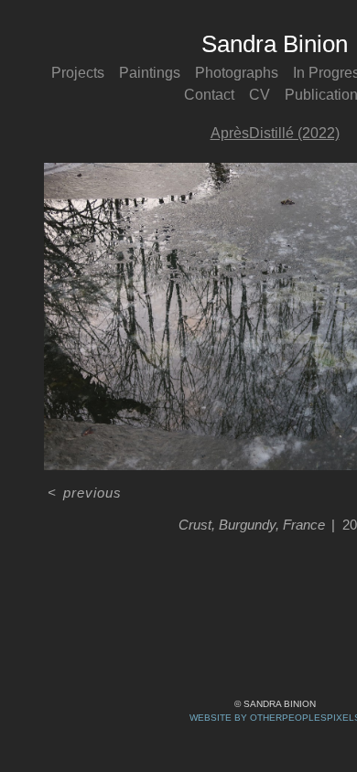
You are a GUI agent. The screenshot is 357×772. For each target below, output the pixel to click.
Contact (209, 94)
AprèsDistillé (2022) (275, 133)
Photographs (236, 72)
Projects (77, 72)
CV (259, 94)
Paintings (149, 72)
